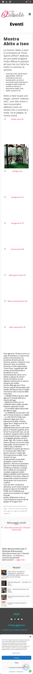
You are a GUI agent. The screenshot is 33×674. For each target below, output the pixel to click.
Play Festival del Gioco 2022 (18, 596)
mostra (19, 508)
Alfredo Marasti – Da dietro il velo (19, 583)
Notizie (24, 506)
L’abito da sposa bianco (17, 603)
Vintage (5, 508)
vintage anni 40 (24, 511)
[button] (30, 636)
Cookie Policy (12, 671)
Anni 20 (6, 506)
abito (11, 508)
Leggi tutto (20, 560)
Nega (16, 663)
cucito (13, 508)
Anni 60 (18, 506)
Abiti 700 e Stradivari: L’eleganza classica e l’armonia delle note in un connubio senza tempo (15, 574)
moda (16, 508)
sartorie (22, 508)
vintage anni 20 (9, 511)
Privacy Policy (20, 671)
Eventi (21, 506)
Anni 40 (10, 506)
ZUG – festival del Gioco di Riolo (18, 590)
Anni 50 (14, 506)
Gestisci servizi (16, 653)
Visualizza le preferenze (16, 667)
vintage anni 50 (7, 513)
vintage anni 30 (16, 511)
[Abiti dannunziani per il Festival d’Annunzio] (16, 537)
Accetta (16, 658)
